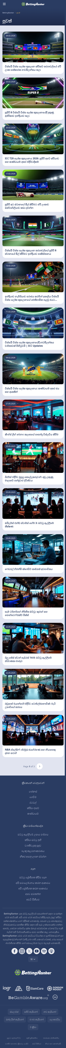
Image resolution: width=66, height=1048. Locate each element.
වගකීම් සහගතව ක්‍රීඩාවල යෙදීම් (16, 1043)
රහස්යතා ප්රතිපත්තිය (51, 1038)
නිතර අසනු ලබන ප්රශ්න (33, 856)
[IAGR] (7, 988)
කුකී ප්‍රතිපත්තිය (31, 1038)
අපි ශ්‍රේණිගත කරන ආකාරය (33, 888)
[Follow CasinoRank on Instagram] (22, 951)
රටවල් (33, 802)
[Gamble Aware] (28, 997)
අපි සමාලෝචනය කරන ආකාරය (33, 883)
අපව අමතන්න (33, 894)
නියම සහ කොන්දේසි (53, 1043)
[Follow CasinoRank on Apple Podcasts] (51, 951)
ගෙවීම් (33, 797)
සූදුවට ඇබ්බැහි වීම (14, 1038)
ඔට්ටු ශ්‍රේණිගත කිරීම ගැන (33, 877)
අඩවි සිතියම (33, 899)
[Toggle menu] (4, 4)
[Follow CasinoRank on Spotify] (44, 951)
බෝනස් (33, 791)
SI (32, 959)
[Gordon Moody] (55, 988)
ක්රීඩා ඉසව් (33, 808)
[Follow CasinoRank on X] (29, 951)
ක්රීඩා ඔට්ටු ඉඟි (33, 840)
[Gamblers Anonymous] (19, 988)
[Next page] (40, 766)
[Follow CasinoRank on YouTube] (37, 951)
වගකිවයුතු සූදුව (33, 845)
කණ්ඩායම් (33, 813)
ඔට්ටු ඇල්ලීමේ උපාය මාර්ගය (33, 834)
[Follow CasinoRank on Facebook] (15, 951)
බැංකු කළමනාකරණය (33, 851)
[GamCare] (34, 988)
